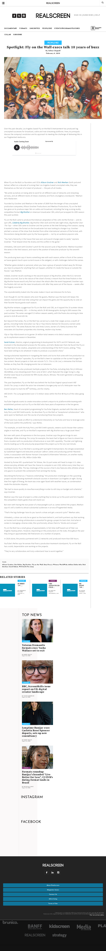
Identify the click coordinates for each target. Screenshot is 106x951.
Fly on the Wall (37, 564)
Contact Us (53, 894)
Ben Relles (8, 409)
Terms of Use (53, 903)
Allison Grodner (47, 182)
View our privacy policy (97, 915)
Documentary (10, 28)
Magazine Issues (53, 890)
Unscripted (35, 28)
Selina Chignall (54, 51)
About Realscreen (53, 885)
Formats (23, 28)
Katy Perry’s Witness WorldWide (56, 564)
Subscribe (17, 34)
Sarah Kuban (9, 342)
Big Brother (25, 212)
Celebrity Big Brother (20, 223)
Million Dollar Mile (75, 564)
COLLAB (7, 34)
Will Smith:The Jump (26, 566)
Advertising (53, 899)
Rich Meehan (63, 182)
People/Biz (47, 28)
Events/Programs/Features (67, 28)
